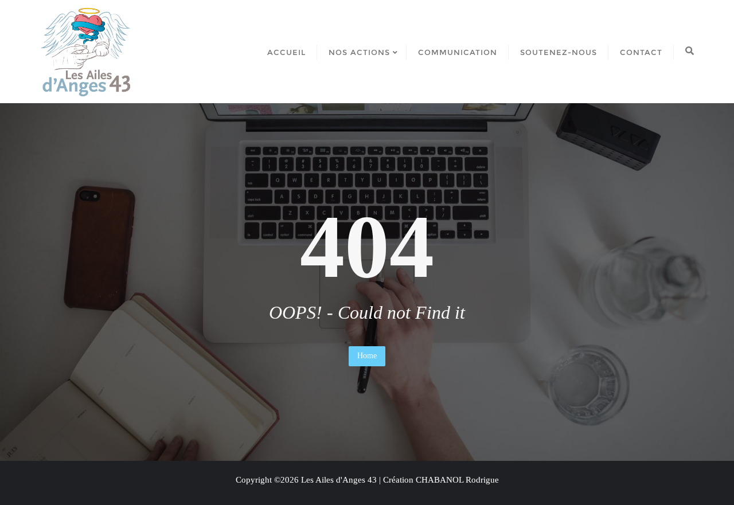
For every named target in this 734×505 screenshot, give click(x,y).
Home (367, 355)
